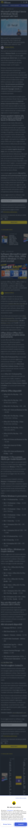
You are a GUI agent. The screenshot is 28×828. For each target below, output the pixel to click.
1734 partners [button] (10, 810)
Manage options (7, 824)
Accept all (20, 824)
